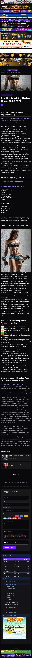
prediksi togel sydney (12, 70)
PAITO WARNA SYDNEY (10, 584)
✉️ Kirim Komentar (9, 547)
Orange (14, 518)
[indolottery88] (29, 329)
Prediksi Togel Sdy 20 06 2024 (12, 186)
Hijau (5, 518)
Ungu (9, 518)
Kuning (26, 516)
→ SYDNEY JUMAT (10, 595)
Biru (21, 516)
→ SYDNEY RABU (9, 591)
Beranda (3, 70)
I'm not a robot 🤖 (11, 542)
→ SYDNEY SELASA (10, 588)
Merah (17, 516)
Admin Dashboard (17, 641)
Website (7, 507)
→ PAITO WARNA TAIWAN (11, 612)
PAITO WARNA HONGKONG (11, 604)
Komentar (5, 513)
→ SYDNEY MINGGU (10, 599)
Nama (4, 495)
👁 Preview (26, 514)
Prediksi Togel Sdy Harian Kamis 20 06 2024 (13, 384)
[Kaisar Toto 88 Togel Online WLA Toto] (2, 329)
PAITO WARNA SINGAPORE (11, 602)
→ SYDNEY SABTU (9, 597)
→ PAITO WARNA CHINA (10, 607)
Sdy (28, 299)
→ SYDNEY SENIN (9, 586)
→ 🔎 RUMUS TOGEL (10, 581)
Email (4, 501)
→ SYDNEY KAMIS (9, 593)
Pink (19, 518)
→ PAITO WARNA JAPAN (11, 610)
